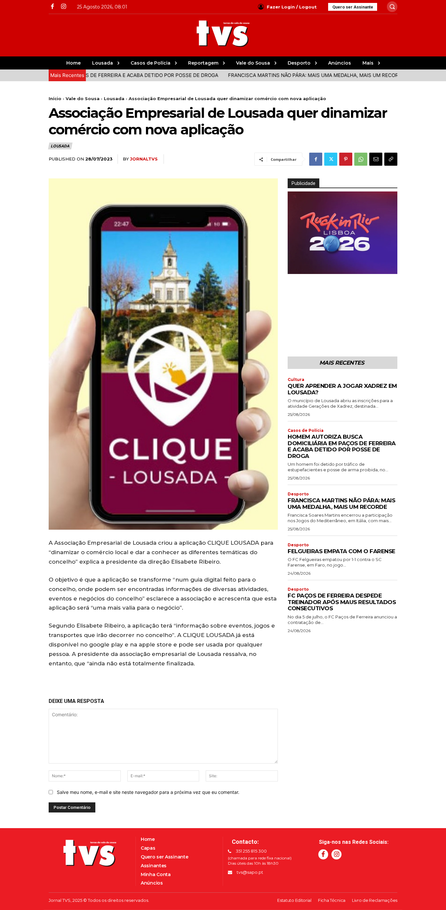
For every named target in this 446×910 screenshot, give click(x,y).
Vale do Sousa (83, 98)
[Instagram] (63, 6)
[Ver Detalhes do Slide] (342, 232)
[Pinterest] (345, 159)
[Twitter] (330, 159)
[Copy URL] (390, 159)
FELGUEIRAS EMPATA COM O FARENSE (341, 551)
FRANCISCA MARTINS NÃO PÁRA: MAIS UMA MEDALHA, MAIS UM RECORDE (288, 75)
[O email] (375, 159)
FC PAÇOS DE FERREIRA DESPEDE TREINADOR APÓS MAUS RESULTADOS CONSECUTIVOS (342, 602)
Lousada (114, 98)
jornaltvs (144, 158)
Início (55, 98)
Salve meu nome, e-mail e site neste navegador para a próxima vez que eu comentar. (148, 792)
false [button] (296, 267)
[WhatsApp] (360, 159)
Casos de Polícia (306, 430)
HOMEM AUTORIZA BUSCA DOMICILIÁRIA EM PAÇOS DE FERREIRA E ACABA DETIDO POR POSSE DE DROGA (342, 446)
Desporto (298, 494)
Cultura (296, 379)
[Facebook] (52, 6)
